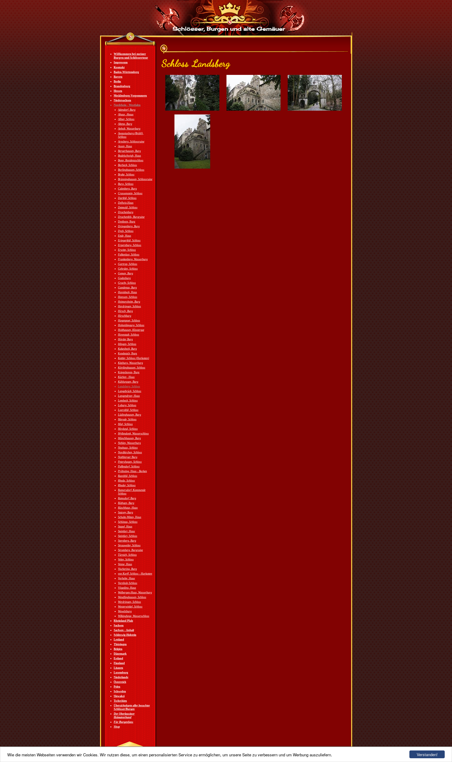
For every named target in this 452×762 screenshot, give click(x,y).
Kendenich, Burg (127, 353)
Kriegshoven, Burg (128, 372)
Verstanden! (427, 754)
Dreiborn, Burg (126, 221)
